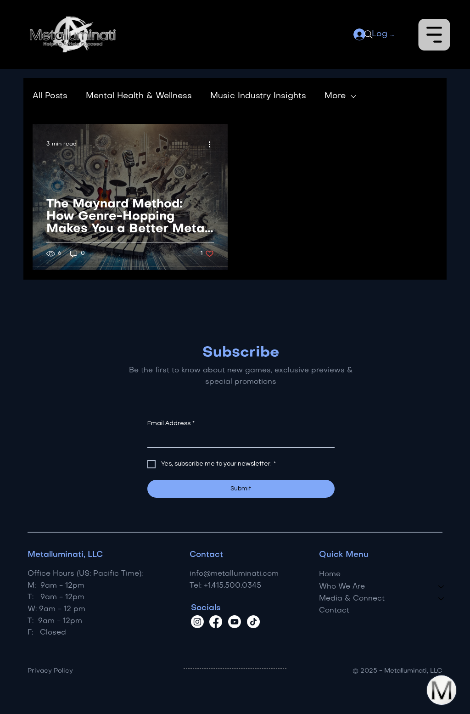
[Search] (368, 34)
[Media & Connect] (441, 599)
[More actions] (212, 144)
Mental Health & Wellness (139, 96)
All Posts (50, 96)
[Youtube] (234, 621)
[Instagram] (197, 621)
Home (330, 574)
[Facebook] (215, 621)
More (335, 96)
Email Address (171, 423)
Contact (334, 610)
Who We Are (342, 586)
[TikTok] (253, 621)
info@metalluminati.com (234, 574)
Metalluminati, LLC (65, 555)
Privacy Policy (50, 671)
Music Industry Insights (258, 96)
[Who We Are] (441, 587)
